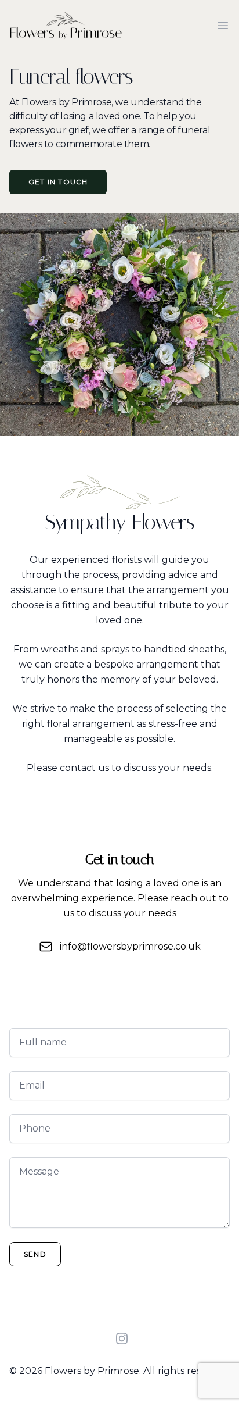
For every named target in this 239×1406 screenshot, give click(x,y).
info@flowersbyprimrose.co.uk (130, 946)
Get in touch (58, 181)
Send (35, 1254)
